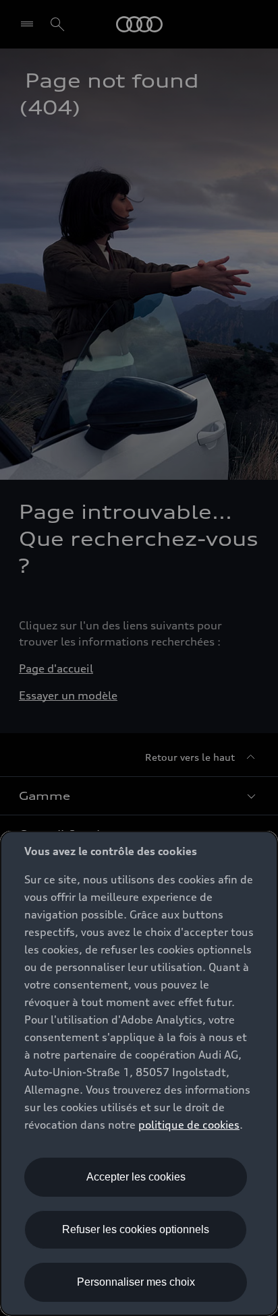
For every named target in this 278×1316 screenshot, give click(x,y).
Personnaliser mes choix (136, 1282)
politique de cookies (189, 1124)
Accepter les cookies (136, 1177)
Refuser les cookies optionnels (135, 1229)
